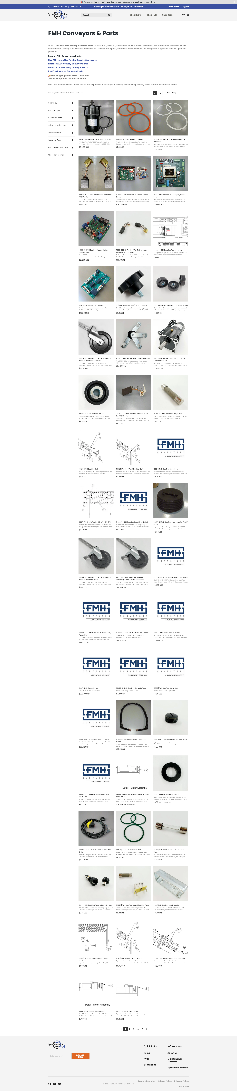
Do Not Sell (183, 1086)
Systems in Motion (178, 1067)
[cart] (188, 15)
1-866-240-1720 (59, 7)
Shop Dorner (168, 15)
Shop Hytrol (135, 15)
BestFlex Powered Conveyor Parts (65, 71)
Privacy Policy (181, 1081)
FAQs (146, 1058)
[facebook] (49, 1083)
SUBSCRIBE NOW (81, 1056)
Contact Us (76, 7)
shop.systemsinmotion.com (122, 1084)
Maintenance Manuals (175, 1060)
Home (147, 1053)
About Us (173, 1053)
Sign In (186, 7)
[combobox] (96, 15)
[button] (155, 93)
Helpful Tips (173, 7)
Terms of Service (146, 1081)
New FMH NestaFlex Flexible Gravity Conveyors (72, 60)
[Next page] (146, 1029)
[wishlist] (183, 15)
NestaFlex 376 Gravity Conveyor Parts (68, 67)
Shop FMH (152, 15)
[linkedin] (59, 1083)
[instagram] (54, 1083)
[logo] (58, 15)
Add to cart (96, 133)
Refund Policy (165, 1081)
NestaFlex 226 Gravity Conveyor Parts (68, 63)
